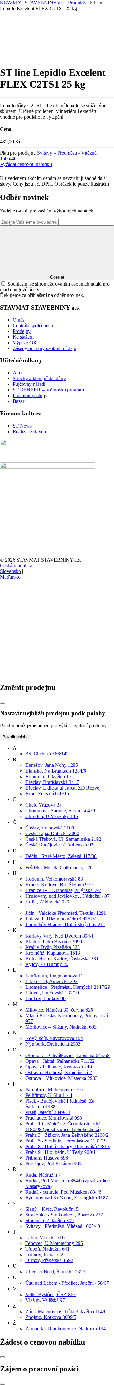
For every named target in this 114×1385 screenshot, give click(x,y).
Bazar (18, 401)
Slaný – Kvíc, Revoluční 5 (52, 1209)
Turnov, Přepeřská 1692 (49, 1260)
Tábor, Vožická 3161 (46, 1237)
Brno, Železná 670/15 (47, 793)
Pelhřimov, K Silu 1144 (48, 1095)
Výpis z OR (25, 342)
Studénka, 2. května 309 (49, 1220)
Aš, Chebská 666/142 (47, 753)
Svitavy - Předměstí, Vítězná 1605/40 (62, 1226)
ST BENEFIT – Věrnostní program (48, 389)
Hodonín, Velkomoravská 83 (54, 879)
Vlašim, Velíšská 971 (46, 1300)
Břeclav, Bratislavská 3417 (52, 782)
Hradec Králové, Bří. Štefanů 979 (59, 884)
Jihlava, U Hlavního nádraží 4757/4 (61, 918)
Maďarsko (10, 577)
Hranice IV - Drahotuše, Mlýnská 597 (63, 890)
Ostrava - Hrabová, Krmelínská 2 (58, 1072)
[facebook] (47, 625)
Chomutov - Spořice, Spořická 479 (60, 810)
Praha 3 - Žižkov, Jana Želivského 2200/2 (67, 1135)
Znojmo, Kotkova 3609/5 (50, 1317)
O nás (18, 320)
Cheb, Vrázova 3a (43, 805)
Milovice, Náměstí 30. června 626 (59, 1010)
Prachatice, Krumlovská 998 (53, 1118)
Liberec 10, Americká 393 (51, 981)
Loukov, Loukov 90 (45, 998)
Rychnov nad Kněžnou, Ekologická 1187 (66, 1197)
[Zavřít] (2, 703)
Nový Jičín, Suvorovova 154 (54, 1038)
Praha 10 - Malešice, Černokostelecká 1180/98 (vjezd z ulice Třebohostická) (63, 1126)
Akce (18, 372)
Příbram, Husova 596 (46, 1157)
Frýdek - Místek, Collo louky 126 (58, 867)
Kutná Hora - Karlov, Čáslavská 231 (61, 958)
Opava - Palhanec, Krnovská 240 (58, 1066)
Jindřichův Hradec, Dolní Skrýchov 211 (65, 924)
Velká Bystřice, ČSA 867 (50, 1294)
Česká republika (16, 565)
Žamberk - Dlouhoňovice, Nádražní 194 (65, 1328)
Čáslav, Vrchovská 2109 (49, 827)
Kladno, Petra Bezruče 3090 (53, 941)
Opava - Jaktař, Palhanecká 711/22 (60, 1061)
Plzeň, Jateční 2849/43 (47, 1112)
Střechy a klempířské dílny (39, 378)
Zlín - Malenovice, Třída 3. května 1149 (65, 1311)
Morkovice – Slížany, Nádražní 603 (61, 1027)
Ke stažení (23, 337)
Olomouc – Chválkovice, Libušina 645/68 (67, 1055)
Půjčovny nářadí (29, 384)
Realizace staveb (29, 431)
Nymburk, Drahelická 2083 (52, 1044)
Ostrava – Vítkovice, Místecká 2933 (61, 1078)
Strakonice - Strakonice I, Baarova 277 (64, 1214)
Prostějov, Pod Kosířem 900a (54, 1163)
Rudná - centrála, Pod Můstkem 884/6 (63, 1192)
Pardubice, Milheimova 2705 (54, 1089)
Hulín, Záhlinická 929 (47, 901)
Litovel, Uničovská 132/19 (52, 992)
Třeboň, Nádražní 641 (47, 1249)
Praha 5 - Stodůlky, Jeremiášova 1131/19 (66, 1140)
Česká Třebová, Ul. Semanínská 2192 (63, 839)
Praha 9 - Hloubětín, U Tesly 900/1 (60, 1152)
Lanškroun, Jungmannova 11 (54, 975)
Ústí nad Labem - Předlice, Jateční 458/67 (67, 1283)
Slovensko (10, 571)
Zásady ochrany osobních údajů (44, 348)
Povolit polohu (15, 737)
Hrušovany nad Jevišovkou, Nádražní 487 (67, 896)
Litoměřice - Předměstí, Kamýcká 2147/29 (67, 987)
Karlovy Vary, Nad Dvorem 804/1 (59, 936)
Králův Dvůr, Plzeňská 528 (52, 947)
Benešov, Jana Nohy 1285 (51, 765)
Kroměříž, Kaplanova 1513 (52, 953)
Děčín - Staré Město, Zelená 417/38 (61, 856)
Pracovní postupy (30, 395)
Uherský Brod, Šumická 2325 (55, 1271)
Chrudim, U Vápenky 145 (51, 816)
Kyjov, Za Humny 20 (46, 964)
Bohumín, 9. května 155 (49, 776)
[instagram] (47, 674)
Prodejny (22, 331)
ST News (22, 425)
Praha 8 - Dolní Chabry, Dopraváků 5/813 (67, 1146)
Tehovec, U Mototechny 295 (54, 1243)
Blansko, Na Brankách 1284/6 (55, 770)
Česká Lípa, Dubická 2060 (52, 833)
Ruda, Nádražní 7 (43, 1175)
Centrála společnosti (33, 325)
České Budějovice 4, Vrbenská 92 (59, 844)
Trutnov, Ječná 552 (44, 1254)
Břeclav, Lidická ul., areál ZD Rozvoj (63, 788)
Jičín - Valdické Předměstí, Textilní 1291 (65, 913)
